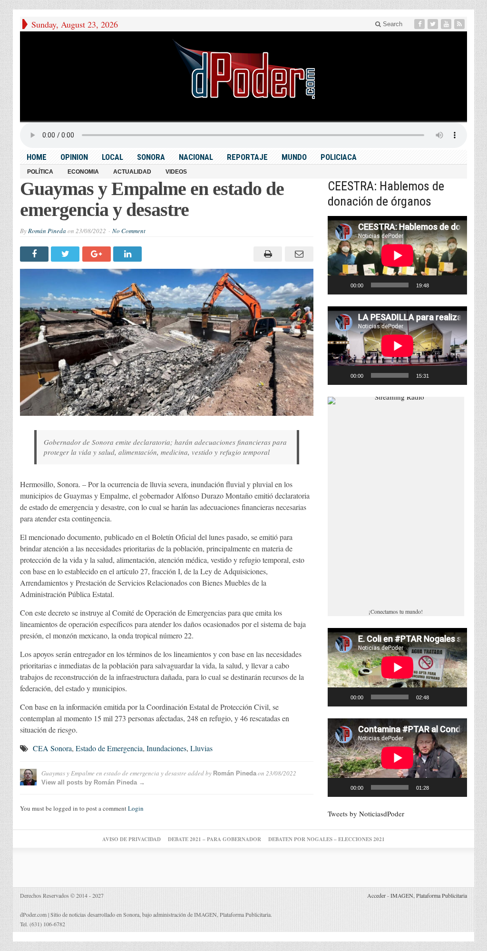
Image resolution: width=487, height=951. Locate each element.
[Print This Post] (266, 254)
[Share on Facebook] (35, 254)
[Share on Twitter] (66, 254)
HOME (37, 157)
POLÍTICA (40, 171)
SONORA (151, 157)
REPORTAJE (247, 157)
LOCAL (112, 157)
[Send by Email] (297, 254)
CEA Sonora (52, 748)
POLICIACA (339, 157)
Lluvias (201, 748)
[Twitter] (433, 24)
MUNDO (294, 157)
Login (136, 808)
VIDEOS (176, 171)
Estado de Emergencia (109, 748)
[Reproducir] (340, 285)
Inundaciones (166, 748)
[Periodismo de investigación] (243, 69)
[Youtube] (447, 24)
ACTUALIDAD (132, 171)
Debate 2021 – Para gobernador (214, 839)
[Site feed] (460, 24)
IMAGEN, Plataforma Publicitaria (428, 895)
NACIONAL (196, 157)
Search (391, 24)
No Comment (129, 230)
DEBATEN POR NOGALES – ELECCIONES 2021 (326, 839)
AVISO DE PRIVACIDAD (131, 839)
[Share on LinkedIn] (128, 254)
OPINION (74, 157)
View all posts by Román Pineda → (93, 782)
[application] (397, 255)
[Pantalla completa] (454, 285)
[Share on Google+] (97, 254)
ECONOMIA (83, 171)
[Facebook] (420, 24)
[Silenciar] (439, 285)
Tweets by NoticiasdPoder (366, 813)
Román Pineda (47, 230)
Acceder (376, 895)
